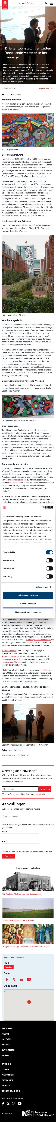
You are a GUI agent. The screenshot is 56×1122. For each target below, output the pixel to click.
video (45, 670)
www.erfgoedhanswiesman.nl (38, 639)
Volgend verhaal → (46, 88)
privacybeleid (39, 794)
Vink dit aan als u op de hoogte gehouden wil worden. (28, 851)
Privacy (6, 1085)
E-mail (5, 841)
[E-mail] (29, 979)
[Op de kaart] (28, 1002)
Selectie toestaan (28, 604)
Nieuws (5, 1034)
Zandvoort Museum (13, 662)
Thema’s (6, 1044)
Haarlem (9, 967)
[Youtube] (19, 1103)
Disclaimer (7, 1080)
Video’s (5, 1055)
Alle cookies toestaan (28, 595)
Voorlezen (17, 94)
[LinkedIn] (21, 979)
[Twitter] (14, 979)
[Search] (46, 3)
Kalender (7, 1039)
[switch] (49, 560)
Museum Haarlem (9, 650)
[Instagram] (13, 1103)
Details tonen (42, 587)
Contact (6, 1069)
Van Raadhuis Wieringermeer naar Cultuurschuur (21, 894)
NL (20, 3)
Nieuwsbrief (8, 1074)
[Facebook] (7, 979)
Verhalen (7, 1028)
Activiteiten (8, 1050)
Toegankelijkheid (11, 1091)
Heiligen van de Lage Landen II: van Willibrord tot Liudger (25, 946)
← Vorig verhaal (8, 88)
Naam (5, 831)
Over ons (6, 1064)
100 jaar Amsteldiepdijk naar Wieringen (18, 920)
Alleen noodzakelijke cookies (28, 612)
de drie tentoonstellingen (15, 480)
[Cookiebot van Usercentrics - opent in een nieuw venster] (41, 507)
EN (23, 3)
